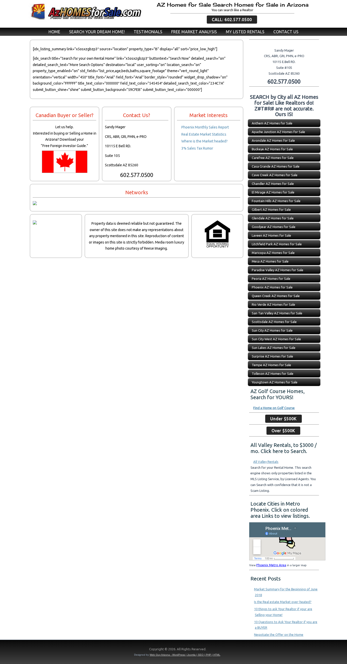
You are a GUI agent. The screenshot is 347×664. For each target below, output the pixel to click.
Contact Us (285, 31)
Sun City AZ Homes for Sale (272, 330)
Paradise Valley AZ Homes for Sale (277, 270)
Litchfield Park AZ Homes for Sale (277, 244)
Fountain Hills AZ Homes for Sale (276, 201)
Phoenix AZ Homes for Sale (272, 287)
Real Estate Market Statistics (203, 134)
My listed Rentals (245, 31)
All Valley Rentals (265, 461)
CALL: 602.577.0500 (232, 19)
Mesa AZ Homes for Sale (270, 261)
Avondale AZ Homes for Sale (273, 140)
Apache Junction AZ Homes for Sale (278, 132)
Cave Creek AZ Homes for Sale (274, 175)
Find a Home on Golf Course (274, 408)
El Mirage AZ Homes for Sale (273, 192)
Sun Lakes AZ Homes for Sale (273, 347)
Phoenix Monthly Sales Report (205, 127)
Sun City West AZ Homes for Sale (276, 339)
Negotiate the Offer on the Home (278, 634)
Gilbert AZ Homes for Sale (271, 209)
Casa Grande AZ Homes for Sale (275, 166)
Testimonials (148, 31)
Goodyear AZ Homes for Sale (273, 227)
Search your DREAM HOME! (97, 31)
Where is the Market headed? (204, 141)
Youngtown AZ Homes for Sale (274, 382)
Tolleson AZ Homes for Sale (272, 373)
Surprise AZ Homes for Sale (272, 356)
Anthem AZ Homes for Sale (272, 123)
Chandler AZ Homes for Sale (273, 183)
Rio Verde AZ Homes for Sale (273, 304)
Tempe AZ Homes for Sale (271, 365)
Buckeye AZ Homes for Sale (272, 149)
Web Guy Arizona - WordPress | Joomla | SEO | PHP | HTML (185, 654)
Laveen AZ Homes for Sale (271, 235)
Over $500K (283, 430)
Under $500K (283, 418)
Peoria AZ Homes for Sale (271, 278)
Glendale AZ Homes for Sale (273, 218)
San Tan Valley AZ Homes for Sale (277, 313)
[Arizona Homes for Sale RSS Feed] (30, 650)
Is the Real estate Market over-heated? (282, 602)
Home (54, 31)
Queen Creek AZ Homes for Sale (276, 296)
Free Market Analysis (194, 31)
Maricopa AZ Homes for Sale (273, 252)
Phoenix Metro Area (271, 565)
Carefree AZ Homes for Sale (273, 157)
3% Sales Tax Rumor (197, 148)
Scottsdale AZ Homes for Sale (274, 321)
